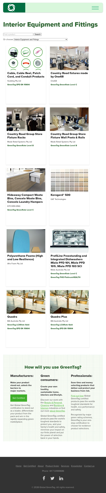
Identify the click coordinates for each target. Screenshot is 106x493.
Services (65, 466)
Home (19, 466)
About (41, 466)
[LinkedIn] (61, 479)
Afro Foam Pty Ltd (15, 263)
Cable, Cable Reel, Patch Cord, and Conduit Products (25, 74)
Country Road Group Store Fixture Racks (24, 135)
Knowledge (76, 466)
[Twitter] (52, 479)
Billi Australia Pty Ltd (16, 321)
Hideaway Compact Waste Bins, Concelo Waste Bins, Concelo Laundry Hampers (25, 198)
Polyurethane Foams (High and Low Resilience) (25, 257)
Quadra (12, 316)
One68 (54, 81)
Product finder (52, 466)
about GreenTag (57, 411)
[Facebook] (43, 479)
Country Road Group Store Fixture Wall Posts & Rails (68, 135)
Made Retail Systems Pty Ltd (19, 142)
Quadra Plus (59, 316)
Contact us (89, 466)
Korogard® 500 (60, 195)
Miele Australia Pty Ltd (60, 270)
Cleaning (45, 405)
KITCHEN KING (13, 206)
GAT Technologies (58, 199)
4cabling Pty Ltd (14, 81)
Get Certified (19, 398)
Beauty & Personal (53, 402)
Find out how (77, 395)
